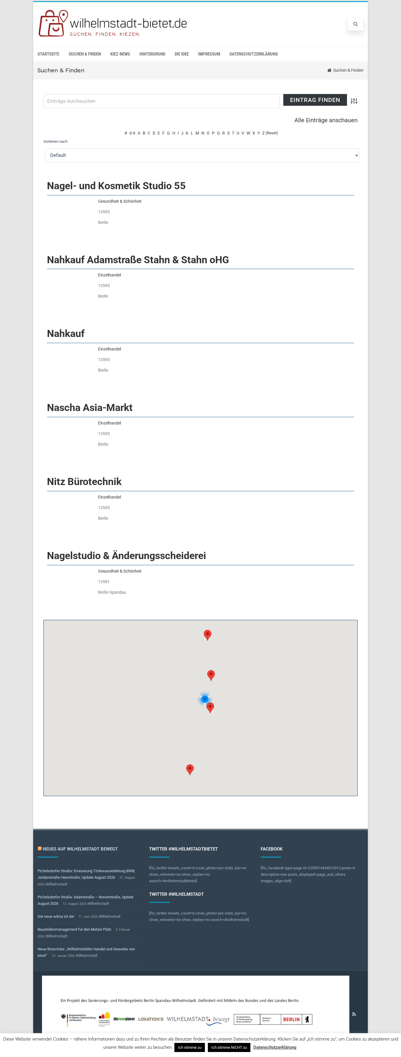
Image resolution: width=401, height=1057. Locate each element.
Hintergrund (152, 54)
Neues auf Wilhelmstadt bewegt (80, 849)
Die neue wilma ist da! (56, 916)
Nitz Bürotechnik (84, 481)
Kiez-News (120, 54)
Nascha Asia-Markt (90, 407)
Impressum (209, 54)
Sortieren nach (55, 141)
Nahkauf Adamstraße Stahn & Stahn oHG (138, 260)
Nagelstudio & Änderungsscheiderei (126, 555)
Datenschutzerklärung (254, 54)
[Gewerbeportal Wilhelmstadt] (113, 37)
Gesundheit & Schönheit (119, 201)
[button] (210, 707)
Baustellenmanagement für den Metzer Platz (74, 929)
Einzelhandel (109, 275)
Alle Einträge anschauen (326, 120)
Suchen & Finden (85, 54)
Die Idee (182, 54)
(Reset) (272, 133)
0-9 (132, 133)
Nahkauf (66, 333)
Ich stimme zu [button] (189, 1047)
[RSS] (354, 1014)
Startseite (48, 54)
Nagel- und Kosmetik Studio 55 (116, 186)
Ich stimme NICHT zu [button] (229, 1047)
